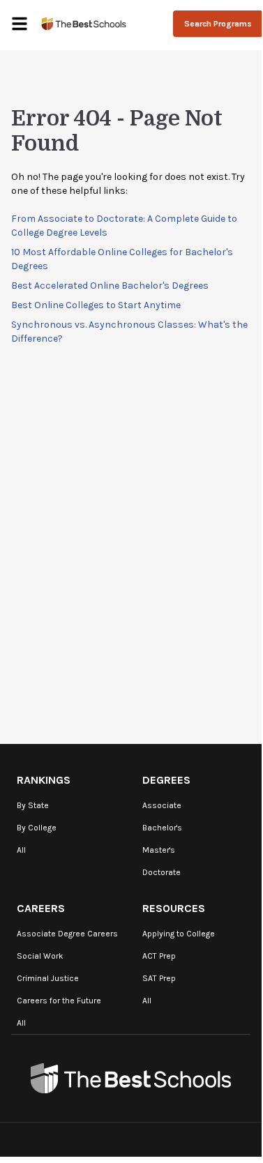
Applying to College (178, 933)
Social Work (40, 956)
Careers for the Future (59, 1000)
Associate (161, 805)
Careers (41, 908)
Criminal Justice (48, 978)
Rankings (43, 779)
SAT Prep (159, 978)
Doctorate (161, 872)
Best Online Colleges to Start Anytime (96, 305)
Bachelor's (162, 828)
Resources (173, 908)
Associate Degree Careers (67, 933)
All (21, 850)
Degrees (166, 779)
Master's (158, 850)
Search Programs (218, 24)
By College (37, 828)
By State (33, 805)
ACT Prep (159, 956)
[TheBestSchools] (83, 23)
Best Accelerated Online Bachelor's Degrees (110, 285)
